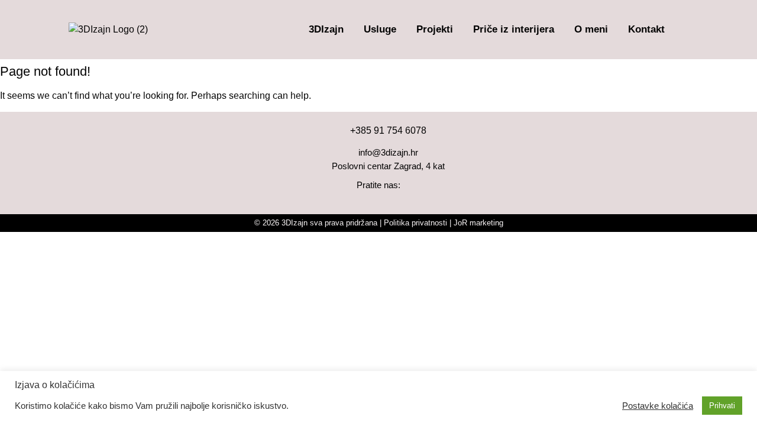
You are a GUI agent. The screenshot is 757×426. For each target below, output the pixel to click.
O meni (591, 29)
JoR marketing (478, 222)
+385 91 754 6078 (388, 130)
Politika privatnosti (415, 222)
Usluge (380, 29)
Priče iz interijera (513, 29)
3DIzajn (326, 29)
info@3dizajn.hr (388, 152)
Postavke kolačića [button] (657, 406)
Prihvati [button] (722, 405)
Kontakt (646, 29)
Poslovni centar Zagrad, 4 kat (388, 166)
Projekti (434, 29)
